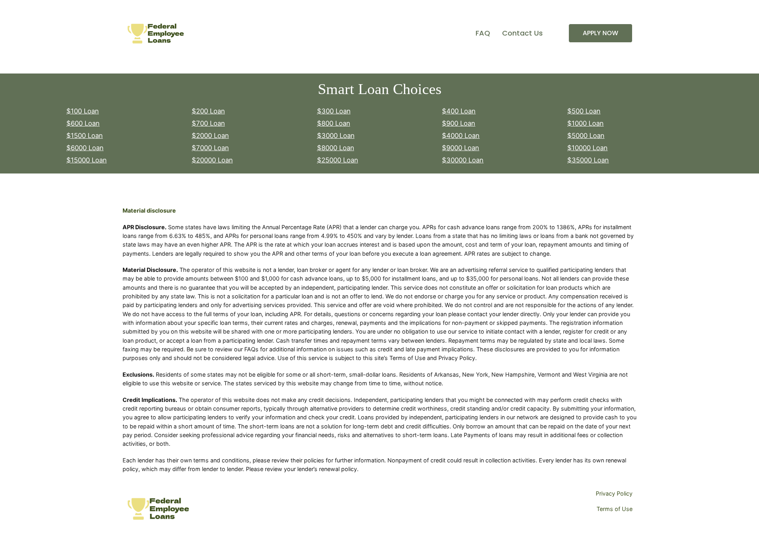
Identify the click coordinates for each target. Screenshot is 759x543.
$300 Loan (334, 111)
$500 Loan (583, 111)
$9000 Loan (460, 148)
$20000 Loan (212, 160)
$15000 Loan (86, 160)
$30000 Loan (462, 160)
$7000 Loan (210, 148)
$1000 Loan (585, 123)
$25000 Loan (337, 160)
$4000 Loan (461, 136)
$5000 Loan (585, 136)
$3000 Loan (336, 136)
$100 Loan (82, 111)
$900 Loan (458, 123)
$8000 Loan (335, 148)
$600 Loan (83, 123)
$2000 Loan (210, 136)
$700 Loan (208, 123)
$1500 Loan (84, 136)
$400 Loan (459, 111)
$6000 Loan (85, 148)
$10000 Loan (587, 148)
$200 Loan (208, 111)
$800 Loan (333, 123)
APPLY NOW (600, 33)
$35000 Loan (588, 160)
